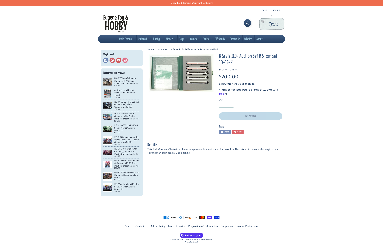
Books (207, 39)
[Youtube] (118, 60)
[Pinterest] (112, 60)
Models (171, 39)
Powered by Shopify (192, 242)
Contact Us (235, 39)
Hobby (158, 39)
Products (162, 49)
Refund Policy (157, 226)
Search (128, 226)
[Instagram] (125, 60)
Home (150, 49)
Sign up (276, 10)
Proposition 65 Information (203, 226)
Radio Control (127, 39)
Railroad (144, 39)
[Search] (247, 23)
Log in (264, 10)
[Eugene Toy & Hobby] (115, 23)
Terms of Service (176, 226)
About (261, 39)
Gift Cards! (220, 39)
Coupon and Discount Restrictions (239, 226)
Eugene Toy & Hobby (191, 239)
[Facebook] (105, 60)
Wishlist (248, 39)
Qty (221, 100)
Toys (183, 39)
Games (195, 39)
